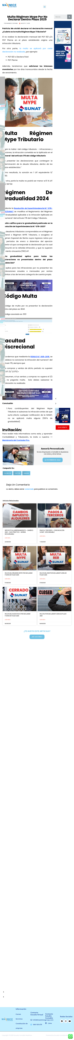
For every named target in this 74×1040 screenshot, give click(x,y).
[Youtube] (69, 1021)
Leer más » (8, 538)
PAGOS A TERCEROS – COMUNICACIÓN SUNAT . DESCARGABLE (52, 531)
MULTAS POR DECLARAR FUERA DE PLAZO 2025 (53, 615)
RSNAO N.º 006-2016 (40, 356)
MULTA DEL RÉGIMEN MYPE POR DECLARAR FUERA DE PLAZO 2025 (18, 574)
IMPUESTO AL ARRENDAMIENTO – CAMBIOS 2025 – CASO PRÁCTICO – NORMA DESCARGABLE (19, 532)
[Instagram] (65, 1021)
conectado (29, 489)
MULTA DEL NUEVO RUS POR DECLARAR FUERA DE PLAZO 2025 (17, 615)
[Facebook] (62, 1021)
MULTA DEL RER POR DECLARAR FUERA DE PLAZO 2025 (53, 574)
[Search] (69, 17)
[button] (44, 6)
